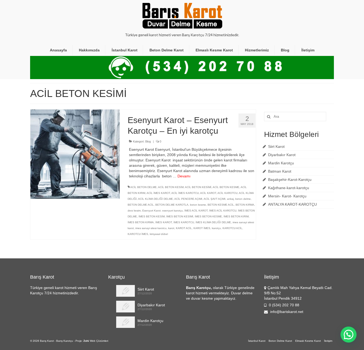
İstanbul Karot (124, 50)
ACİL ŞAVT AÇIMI (214, 198)
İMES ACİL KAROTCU (222, 210)
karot (171, 228)
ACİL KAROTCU (227, 193)
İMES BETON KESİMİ (179, 216)
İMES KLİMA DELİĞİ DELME (213, 222)
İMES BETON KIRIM (236, 216)
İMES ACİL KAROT (196, 210)
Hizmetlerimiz (257, 50)
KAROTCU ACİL (232, 228)
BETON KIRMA (245, 204)
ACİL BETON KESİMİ (198, 187)
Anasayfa (58, 50)
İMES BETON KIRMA (141, 222)
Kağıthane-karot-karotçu (288, 188)
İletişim (307, 50)
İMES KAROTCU (183, 222)
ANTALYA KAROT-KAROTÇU (292, 204)
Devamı (184, 176)
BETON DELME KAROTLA (171, 204)
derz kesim (134, 210)
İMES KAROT (163, 222)
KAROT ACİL (184, 228)
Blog (285, 50)
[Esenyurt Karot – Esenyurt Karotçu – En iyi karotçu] (75, 154)
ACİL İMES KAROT (158, 193)
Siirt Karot (276, 146)
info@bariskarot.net (286, 312)
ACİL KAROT (208, 193)
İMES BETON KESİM (152, 216)
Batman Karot (279, 171)
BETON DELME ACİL (141, 204)
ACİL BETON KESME (226, 187)
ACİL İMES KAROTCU (185, 193)
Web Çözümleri (99, 340)
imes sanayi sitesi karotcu (151, 228)
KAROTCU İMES (138, 234)
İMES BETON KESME (208, 216)
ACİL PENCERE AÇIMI (188, 198)
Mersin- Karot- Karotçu (287, 196)
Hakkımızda (89, 50)
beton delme (243, 198)
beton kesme (198, 204)
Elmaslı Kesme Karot (214, 50)
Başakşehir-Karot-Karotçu (290, 179)
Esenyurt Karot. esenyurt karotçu (162, 210)
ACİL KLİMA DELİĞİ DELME (155, 198)
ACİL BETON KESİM (171, 187)
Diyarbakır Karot (282, 155)
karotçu (216, 228)
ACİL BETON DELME (143, 187)
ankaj (230, 198)
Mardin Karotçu (281, 163)
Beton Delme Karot (166, 50)
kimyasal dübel (159, 234)
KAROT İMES (201, 228)
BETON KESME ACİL (221, 204)
